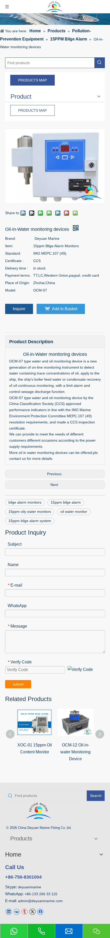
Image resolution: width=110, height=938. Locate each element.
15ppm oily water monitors (29, 511)
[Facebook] (40, 911)
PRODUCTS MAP (32, 80)
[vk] (16, 911)
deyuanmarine (29, 887)
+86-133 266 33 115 (41, 894)
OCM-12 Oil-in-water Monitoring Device (75, 752)
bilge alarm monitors (24, 502)
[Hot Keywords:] (99, 63)
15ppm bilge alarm (66, 502)
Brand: (10, 238)
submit (18, 684)
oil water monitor (73, 511)
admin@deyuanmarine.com (40, 901)
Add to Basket (64, 309)
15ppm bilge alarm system (29, 521)
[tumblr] (24, 911)
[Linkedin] (8, 911)
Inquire (19, 309)
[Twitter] (32, 911)
